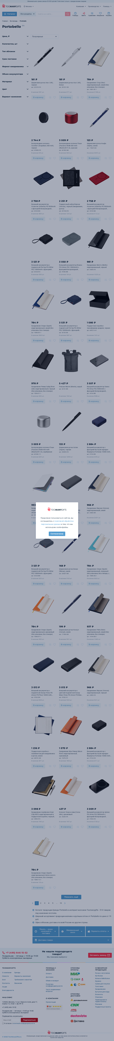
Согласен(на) (57, 534)
